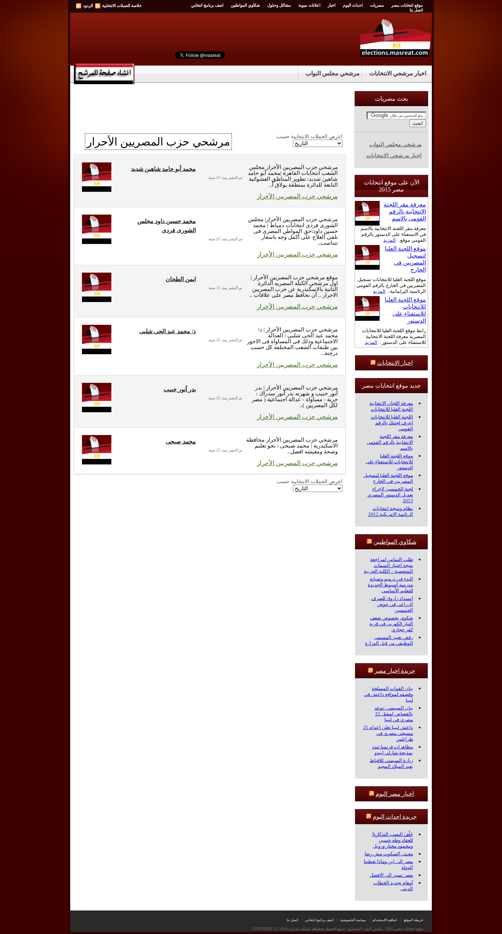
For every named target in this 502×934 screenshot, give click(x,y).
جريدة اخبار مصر (394, 671)
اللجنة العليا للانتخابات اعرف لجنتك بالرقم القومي (392, 422)
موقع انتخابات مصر (407, 5)
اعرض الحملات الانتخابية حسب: (309, 136)
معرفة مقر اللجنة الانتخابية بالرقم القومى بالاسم (405, 211)
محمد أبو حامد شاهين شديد (163, 169)
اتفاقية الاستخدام (385, 920)
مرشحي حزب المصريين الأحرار (297, 196)
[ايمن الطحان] (96, 300)
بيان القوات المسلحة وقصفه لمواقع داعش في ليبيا (388, 694)
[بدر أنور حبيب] (96, 410)
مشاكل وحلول (279, 5)
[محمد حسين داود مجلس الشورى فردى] (96, 241)
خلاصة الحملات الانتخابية (122, 5)
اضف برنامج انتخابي (207, 5)
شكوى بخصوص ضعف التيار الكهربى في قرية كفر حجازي (391, 623)
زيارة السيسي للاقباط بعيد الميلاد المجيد (391, 763)
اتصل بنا (416, 10)
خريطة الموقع (413, 920)
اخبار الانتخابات (395, 363)
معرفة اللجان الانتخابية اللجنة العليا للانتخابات (391, 406)
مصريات (377, 5)
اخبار (332, 5)
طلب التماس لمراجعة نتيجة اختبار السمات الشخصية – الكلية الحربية (388, 565)
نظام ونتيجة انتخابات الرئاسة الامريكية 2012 (390, 511)
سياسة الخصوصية (353, 920)
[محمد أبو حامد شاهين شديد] (96, 189)
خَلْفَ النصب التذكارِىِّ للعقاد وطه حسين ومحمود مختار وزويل (392, 840)
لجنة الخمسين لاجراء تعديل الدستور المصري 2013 (390, 494)
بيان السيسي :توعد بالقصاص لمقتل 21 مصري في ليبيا (393, 713)
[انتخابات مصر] (396, 55)
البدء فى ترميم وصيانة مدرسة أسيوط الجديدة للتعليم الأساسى (390, 584)
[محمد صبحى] (96, 462)
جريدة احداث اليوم (395, 816)
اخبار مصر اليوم (395, 794)
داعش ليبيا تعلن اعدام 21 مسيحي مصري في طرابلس (388, 733)
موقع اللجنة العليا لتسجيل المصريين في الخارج (388, 478)
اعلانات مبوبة (309, 5)
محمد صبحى (181, 441)
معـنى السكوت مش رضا (389, 853)
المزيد (389, 240)
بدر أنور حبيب (180, 389)
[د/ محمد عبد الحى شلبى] (96, 352)
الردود (88, 5)
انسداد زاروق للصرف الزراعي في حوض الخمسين (392, 604)
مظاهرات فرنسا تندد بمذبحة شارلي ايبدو (392, 749)
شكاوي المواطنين (245, 5)
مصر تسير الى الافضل (391, 875)
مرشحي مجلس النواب (333, 73)
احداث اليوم (353, 5)
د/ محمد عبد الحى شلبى (167, 331)
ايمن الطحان (181, 279)
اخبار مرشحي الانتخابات (397, 73)
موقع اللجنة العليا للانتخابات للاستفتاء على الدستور (389, 461)
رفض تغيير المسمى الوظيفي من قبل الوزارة (389, 640)
